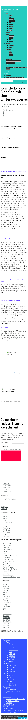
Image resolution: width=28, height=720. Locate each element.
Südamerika (8, 49)
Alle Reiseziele (9, 59)
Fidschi (10, 47)
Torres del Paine (8, 571)
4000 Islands (7, 543)
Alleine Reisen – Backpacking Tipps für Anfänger (16, 67)
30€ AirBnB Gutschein (8, 499)
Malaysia (11, 24)
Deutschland (11, 36)
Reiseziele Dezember (10, 63)
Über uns (6, 484)
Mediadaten (7, 486)
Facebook (4, 509)
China (10, 17)
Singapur (11, 26)
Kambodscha (12, 21)
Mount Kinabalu (8, 561)
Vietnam (10, 30)
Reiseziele (6, 56)
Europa (7, 34)
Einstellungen (22, 718)
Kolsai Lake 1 (18, 337)
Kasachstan (23, 105)
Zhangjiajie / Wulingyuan (11, 577)
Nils (4, 105)
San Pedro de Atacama (11, 569)
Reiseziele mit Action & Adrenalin (13, 61)
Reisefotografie (7, 71)
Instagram (4, 507)
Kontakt (6, 73)
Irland (10, 39)
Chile (10, 51)
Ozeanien (8, 43)
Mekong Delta (8, 559)
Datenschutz (7, 491)
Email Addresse (6, 442)
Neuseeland (11, 45)
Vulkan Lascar (8, 575)
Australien (8, 32)
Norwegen (11, 41)
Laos (10, 22)
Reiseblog (6, 11)
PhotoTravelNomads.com (9, 9)
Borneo (10, 15)
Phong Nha (7, 563)
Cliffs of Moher (8, 545)
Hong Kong (11, 19)
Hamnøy (6, 547)
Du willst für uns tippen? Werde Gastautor (15, 77)
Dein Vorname (5, 446)
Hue (4, 553)
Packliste (8, 69)
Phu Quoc (6, 565)
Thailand (11, 28)
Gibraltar (11, 38)
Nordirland (7, 530)
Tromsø (5, 573)
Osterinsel (11, 55)
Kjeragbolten (7, 557)
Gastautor (6, 488)
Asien (7, 13)
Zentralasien (5, 107)
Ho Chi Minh (7, 549)
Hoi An (5, 551)
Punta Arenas (8, 567)
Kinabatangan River (10, 555)
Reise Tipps (6, 64)
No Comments (8, 110)
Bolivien (10, 53)
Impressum (8, 75)
